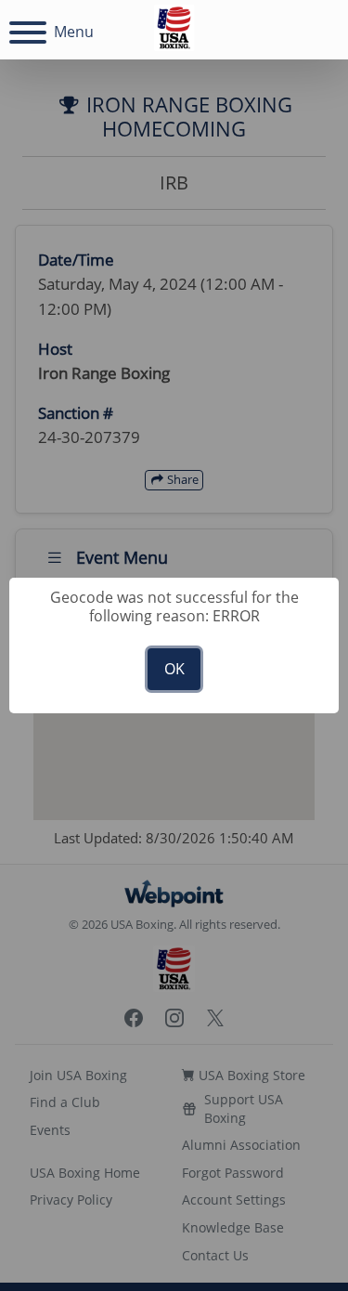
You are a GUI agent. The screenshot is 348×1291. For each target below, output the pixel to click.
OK (174, 669)
